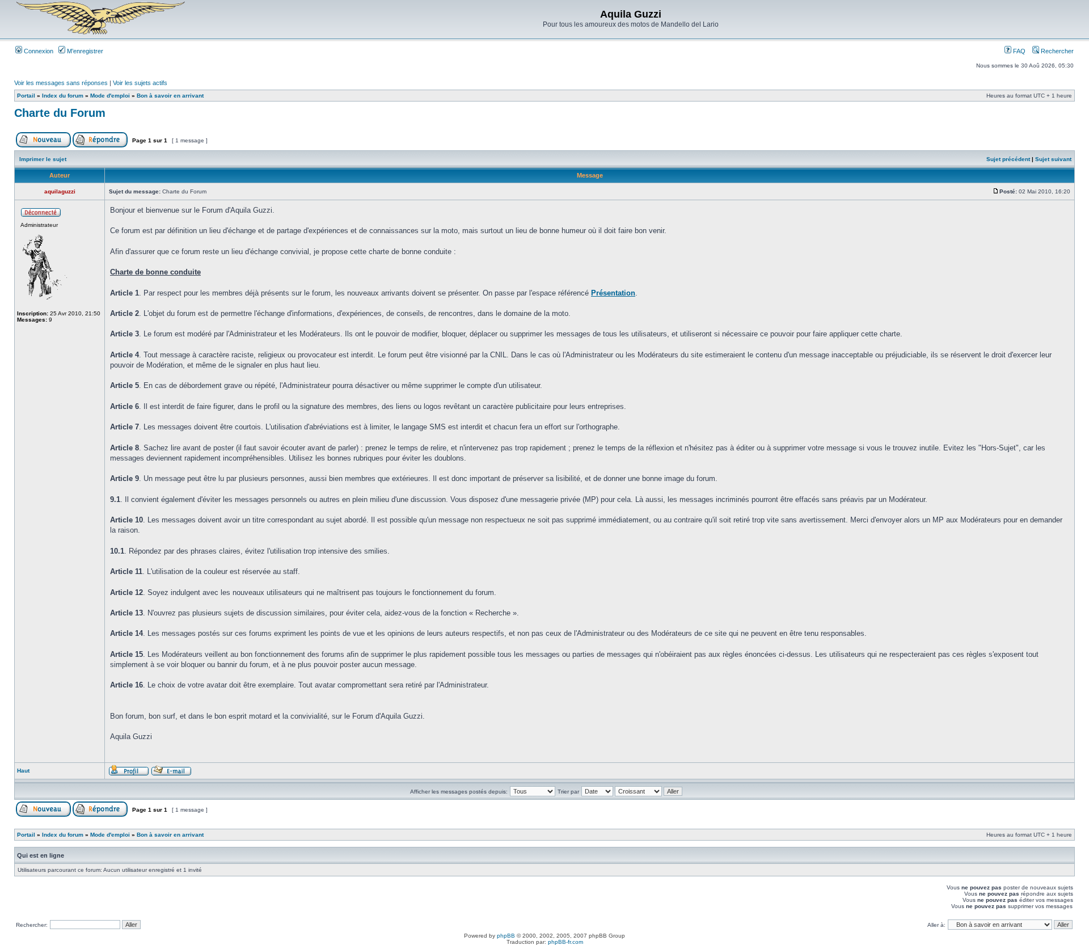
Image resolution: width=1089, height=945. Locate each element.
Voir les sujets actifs (140, 82)
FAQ (1018, 51)
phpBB (506, 936)
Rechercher (1056, 51)
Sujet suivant (1053, 159)
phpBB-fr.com (565, 942)
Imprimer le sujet (42, 159)
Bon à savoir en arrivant (170, 95)
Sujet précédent (1008, 159)
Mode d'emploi (110, 95)
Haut (23, 770)
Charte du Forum (59, 113)
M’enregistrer (84, 51)
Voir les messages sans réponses (61, 82)
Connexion (37, 51)
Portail (26, 95)
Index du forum (62, 95)
